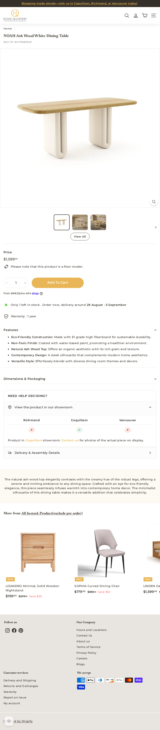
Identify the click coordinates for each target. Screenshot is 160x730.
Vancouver (127, 420)
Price (8, 252)
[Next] (153, 227)
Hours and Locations (91, 630)
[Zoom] (154, 202)
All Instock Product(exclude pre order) (51, 513)
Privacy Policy (86, 652)
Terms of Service (88, 647)
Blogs (80, 664)
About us (83, 641)
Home (8, 28)
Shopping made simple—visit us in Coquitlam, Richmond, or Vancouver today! (79, 3)
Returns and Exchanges (21, 686)
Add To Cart (57, 282)
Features (11, 330)
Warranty (10, 691)
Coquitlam (79, 420)
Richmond (31, 420)
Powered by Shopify (18, 721)
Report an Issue (15, 697)
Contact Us (84, 635)
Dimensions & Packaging (24, 379)
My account (12, 703)
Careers (81, 658)
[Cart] (145, 15)
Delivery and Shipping (20, 680)
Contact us (70, 440)
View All (80, 236)
